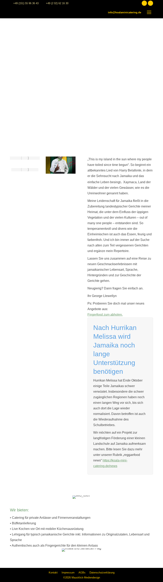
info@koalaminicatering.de (124, 12)
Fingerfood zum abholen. (105, 314)
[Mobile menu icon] (149, 12)
